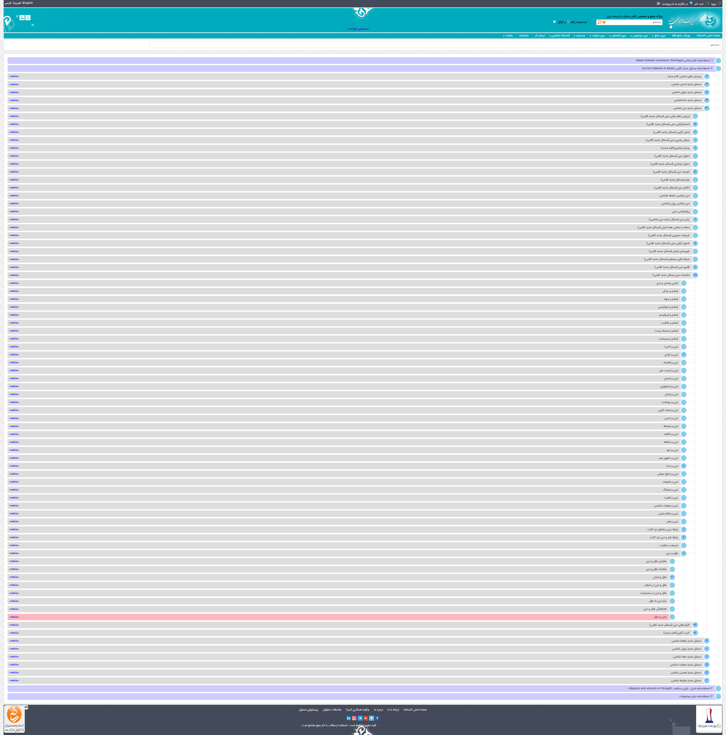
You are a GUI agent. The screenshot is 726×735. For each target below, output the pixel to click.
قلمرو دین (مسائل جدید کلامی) (675, 267)
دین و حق (672, 450)
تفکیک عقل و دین (656, 569)
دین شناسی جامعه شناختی (674, 196)
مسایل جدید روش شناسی (689, 649)
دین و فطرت (671, 498)
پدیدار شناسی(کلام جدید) (678, 148)
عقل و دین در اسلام (655, 585)
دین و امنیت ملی (668, 370)
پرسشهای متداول (308, 710)
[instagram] (354, 718)
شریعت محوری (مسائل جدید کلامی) (669, 235)
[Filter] (604, 22)
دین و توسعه (670, 426)
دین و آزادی (674, 355)
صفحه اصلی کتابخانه (708, 35)
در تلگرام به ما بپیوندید (675, 4)
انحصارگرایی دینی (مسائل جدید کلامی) (670, 124)
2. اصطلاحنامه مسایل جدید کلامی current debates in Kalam (677, 68)
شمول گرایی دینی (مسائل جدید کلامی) (670, 243)
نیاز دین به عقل (657, 601)
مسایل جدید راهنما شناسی (689, 641)
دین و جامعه (671, 442)
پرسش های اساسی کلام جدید (687, 76)
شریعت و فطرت (669, 545)
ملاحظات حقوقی (332, 710)
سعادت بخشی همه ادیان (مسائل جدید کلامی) (664, 227)
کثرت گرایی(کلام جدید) (679, 633)
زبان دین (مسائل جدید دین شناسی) (672, 219)
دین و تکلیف (671, 434)
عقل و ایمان (662, 577)
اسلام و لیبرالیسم (668, 315)
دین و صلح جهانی (667, 474)
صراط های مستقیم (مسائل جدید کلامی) (667, 259)
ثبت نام (699, 4)
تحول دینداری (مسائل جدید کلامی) (670, 164)
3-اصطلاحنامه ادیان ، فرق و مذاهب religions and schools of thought (670, 688)
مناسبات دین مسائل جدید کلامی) (673, 275)
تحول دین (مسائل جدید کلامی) (672, 156)
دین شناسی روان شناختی (675, 204)
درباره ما (378, 710)
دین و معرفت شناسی (666, 506)
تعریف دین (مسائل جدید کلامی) (674, 172)
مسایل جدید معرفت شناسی (688, 665)
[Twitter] (371, 718)
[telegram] (360, 718)
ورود (713, 4)
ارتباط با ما (393, 710)
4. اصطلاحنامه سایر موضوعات (696, 696)
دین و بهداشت (669, 402)
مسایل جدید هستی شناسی (689, 673)
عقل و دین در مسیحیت (653, 593)
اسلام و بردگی (670, 291)
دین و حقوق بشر (668, 458)
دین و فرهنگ (670, 490)
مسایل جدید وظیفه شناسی (689, 680)
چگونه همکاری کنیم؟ (357, 710)
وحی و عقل (660, 617)
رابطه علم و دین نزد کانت (666, 537)
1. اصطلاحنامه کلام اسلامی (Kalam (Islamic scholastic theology (674, 60)
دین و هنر (672, 521)
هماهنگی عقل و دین (654, 609)
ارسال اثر (540, 35)
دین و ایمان (671, 394)
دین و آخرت (671, 347)
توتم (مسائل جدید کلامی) (675, 180)
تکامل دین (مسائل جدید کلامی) (672, 188)
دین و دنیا (674, 466)
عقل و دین (674, 553)
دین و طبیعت (670, 482)
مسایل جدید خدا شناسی (690, 100)
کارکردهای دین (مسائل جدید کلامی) (672, 625)
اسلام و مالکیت (669, 323)
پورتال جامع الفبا (681, 35)
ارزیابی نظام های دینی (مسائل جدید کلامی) (665, 116)
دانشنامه (523, 35)
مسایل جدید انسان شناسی (689, 84)
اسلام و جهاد (671, 299)
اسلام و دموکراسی (668, 307)
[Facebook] (377, 718)
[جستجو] (27, 17)
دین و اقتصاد (670, 363)
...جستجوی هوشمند (357, 29)
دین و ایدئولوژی (669, 386)
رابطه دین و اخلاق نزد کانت (665, 529)
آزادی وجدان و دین (667, 283)
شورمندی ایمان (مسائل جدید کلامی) (669, 251)
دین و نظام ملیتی (668, 514)
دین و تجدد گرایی (668, 410)
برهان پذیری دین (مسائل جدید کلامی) (670, 140)
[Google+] (365, 718)
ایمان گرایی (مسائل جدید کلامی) (674, 132)
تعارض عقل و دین (656, 561)
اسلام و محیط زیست (666, 331)
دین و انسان (671, 378)
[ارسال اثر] (22, 17)
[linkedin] (348, 718)
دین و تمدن (671, 418)
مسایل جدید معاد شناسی (690, 657)
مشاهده (14, 76)
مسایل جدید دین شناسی (690, 108)
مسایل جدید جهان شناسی (689, 92)
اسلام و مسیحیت (668, 339)
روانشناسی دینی (681, 211)
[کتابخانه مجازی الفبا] (710, 20)
